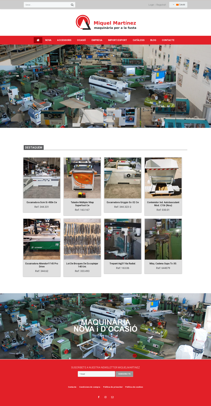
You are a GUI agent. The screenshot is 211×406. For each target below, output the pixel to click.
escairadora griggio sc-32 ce (123, 202)
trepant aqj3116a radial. (123, 263)
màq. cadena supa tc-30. (163, 263)
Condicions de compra (89, 387)
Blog (153, 40)
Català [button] (182, 4)
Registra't (161, 4)
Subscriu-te (124, 374)
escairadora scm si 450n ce (42, 202)
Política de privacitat (112, 387)
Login (151, 4)
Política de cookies (134, 387)
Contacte (72, 387)
